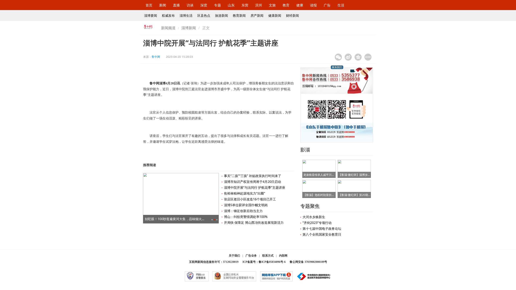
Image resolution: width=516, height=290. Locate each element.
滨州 (258, 5)
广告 (327, 5)
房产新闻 (257, 15)
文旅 (272, 5)
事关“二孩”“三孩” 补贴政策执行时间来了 (252, 176)
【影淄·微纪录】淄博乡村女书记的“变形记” (365, 175)
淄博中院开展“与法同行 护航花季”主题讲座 (254, 187)
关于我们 (234, 255)
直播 (176, 5)
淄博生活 (186, 15)
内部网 (283, 255)
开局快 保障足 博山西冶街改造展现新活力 (254, 222)
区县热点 (203, 15)
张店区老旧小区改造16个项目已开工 (250, 199)
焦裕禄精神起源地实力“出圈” (244, 193)
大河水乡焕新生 (314, 217)
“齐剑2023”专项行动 (317, 223)
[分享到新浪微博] (348, 57)
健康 (299, 5)
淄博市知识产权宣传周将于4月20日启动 (252, 181)
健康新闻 (274, 15)
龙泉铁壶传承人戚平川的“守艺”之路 (325, 175)
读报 (313, 5)
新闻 (162, 5)
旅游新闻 (221, 15)
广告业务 (251, 255)
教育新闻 (239, 15)
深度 (203, 5)
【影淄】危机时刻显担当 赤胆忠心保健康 (329, 195)
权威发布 (168, 15)
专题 (217, 5)
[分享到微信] (338, 57)
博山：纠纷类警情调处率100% (245, 216)
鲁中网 (156, 57)
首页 (149, 5)
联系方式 (268, 255)
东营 (244, 5)
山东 (231, 5)
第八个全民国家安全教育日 (322, 234)
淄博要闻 (150, 15)
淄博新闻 (188, 27)
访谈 (190, 5)
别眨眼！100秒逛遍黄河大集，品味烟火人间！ (178, 219)
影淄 (305, 149)
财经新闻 (292, 15)
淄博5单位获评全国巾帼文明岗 (246, 205)
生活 (340, 5)
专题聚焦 (310, 206)
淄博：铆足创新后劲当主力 (243, 211)
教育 (286, 5)
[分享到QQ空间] (358, 57)
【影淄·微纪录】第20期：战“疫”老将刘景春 (366, 195)
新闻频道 (168, 27)
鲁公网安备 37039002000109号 (308, 261)
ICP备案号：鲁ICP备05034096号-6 (264, 261)
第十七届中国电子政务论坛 (322, 228)
